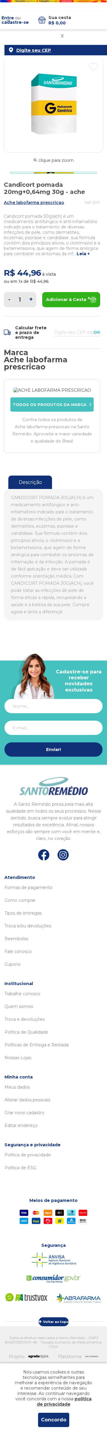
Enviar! (53, 749)
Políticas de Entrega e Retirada (36, 1045)
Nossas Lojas (17, 1057)
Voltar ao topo (56, 1322)
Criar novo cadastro (24, 1112)
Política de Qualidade (26, 1032)
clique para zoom (56, 160)
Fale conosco (18, 951)
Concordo (53, 1420)
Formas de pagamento (28, 887)
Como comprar (20, 900)
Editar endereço (21, 1125)
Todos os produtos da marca (49, 404)
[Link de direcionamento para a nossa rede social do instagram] (63, 855)
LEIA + (83, 254)
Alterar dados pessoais (27, 1100)
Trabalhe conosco (22, 993)
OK (96, 332)
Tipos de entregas (23, 913)
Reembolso (16, 938)
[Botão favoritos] (93, 67)
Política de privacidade (27, 1155)
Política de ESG (20, 1167)
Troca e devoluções (24, 1019)
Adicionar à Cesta (66, 299)
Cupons (12, 964)
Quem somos (18, 1006)
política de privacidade (64, 1401)
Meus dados (17, 1087)
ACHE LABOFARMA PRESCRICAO (34, 202)
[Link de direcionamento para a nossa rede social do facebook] (44, 854)
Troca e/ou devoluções (27, 926)
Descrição (30, 482)
